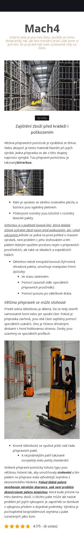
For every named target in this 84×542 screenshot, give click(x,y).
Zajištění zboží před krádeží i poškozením (42, 129)
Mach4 (42, 28)
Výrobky (42, 118)
